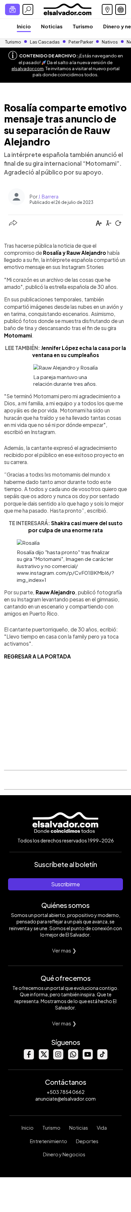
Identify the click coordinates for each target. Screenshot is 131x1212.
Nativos (110, 42)
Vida (102, 1128)
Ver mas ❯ (64, 950)
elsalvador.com (27, 68)
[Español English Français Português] (120, 9)
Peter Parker (81, 42)
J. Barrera (48, 196)
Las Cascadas (45, 42)
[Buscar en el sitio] (28, 9)
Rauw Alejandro (55, 592)
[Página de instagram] (58, 1057)
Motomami (18, 335)
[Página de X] (43, 1057)
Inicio (24, 26)
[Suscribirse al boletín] (12, 9)
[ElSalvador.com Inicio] (67, 8)
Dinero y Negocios (64, 1154)
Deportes (87, 1141)
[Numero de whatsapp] (73, 1057)
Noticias (51, 26)
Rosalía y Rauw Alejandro (74, 252)
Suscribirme (65, 884)
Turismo (83, 26)
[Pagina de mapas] (107, 9)
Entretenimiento (48, 1141)
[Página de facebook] (28, 1057)
